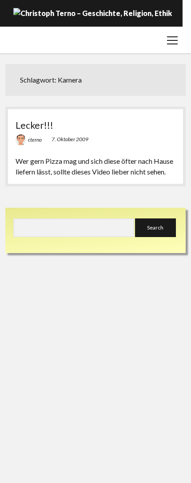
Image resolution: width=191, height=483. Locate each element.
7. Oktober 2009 (70, 139)
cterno (35, 139)
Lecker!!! (34, 125)
